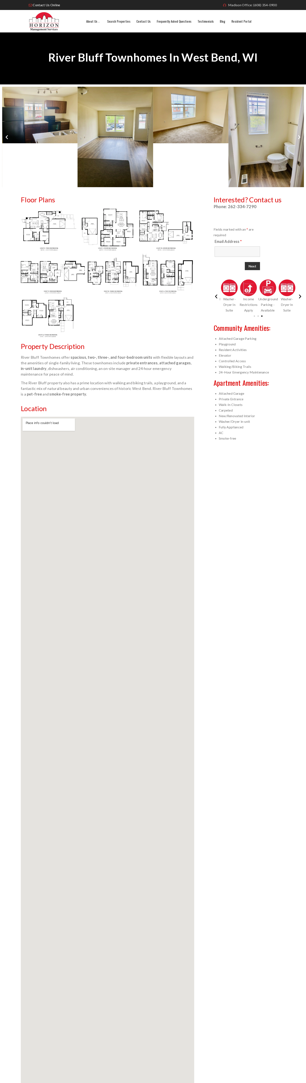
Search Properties (118, 21)
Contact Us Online (46, 5)
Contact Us (143, 21)
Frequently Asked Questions (174, 21)
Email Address (228, 241)
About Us (91, 21)
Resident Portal (241, 21)
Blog (222, 21)
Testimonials (206, 21)
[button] (6, 137)
